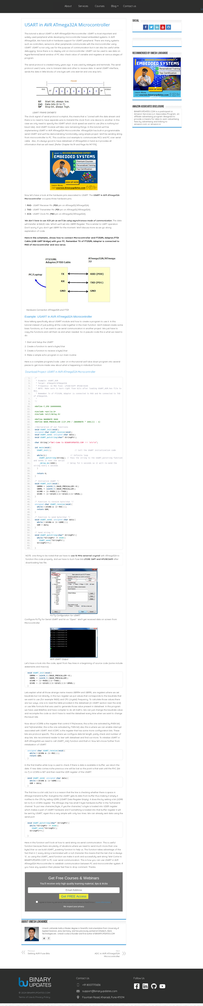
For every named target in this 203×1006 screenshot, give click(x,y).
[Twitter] (151, 27)
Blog (113, 6)
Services (83, 6)
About (68, 6)
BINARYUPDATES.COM (38, 992)
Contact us (129, 6)
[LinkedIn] (157, 27)
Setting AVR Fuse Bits (39, 952)
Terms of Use (26, 997)
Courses (100, 6)
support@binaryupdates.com (99, 991)
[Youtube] (162, 27)
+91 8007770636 (91, 984)
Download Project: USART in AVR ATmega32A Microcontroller (60, 371)
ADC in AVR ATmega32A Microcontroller (107, 954)
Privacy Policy (42, 997)
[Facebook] (145, 27)
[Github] (168, 27)
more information (103, 902)
